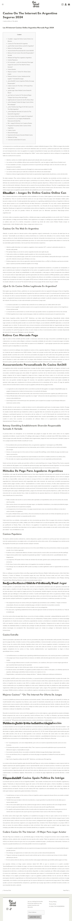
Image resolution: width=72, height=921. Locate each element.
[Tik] (10, 909)
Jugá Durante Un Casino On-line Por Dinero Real (20, 100)
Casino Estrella (12, 69)
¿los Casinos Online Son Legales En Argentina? (20, 116)
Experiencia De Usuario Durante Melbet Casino (20, 135)
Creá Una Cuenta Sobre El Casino (17, 140)
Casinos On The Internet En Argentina (18, 43)
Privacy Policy (53, 902)
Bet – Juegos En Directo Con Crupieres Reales (20, 123)
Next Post (66, 890)
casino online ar (7, 21)
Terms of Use (52, 904)
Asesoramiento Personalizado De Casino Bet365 (21, 50)
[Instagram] (62, 4)
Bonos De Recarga (13, 133)
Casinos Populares (13, 60)
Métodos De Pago (12, 137)
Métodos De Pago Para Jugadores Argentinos (20, 58)
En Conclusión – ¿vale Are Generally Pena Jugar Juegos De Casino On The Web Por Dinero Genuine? (20, 65)
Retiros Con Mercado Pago (15, 48)
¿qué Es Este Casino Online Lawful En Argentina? (21, 46)
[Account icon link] (66, 4)
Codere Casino (12, 130)
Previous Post (6, 890)
